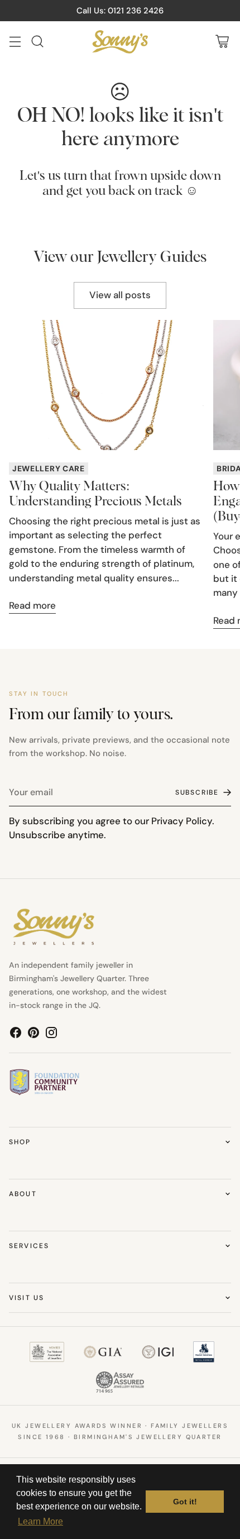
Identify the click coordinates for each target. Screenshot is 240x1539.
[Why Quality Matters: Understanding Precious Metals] (106, 385)
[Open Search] (37, 41)
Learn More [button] (40, 1521)
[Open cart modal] (221, 41)
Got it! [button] (185, 1501)
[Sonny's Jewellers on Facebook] (15, 1034)
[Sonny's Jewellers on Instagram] (51, 1034)
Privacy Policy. (182, 821)
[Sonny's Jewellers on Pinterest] (33, 1034)
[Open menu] (14, 41)
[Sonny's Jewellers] (120, 41)
